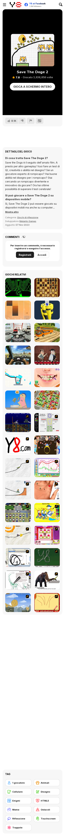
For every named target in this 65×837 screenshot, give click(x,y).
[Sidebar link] (4, 4)
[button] (12, 212)
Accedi (41, 254)
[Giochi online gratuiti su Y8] (15, 4)
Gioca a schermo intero (32, 86)
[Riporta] (30, 121)
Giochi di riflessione (27, 217)
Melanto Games (27, 221)
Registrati (25, 254)
